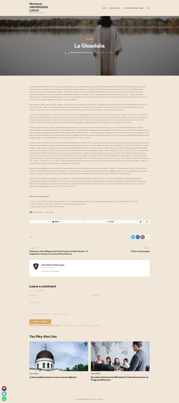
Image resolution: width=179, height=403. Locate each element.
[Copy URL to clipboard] (147, 237)
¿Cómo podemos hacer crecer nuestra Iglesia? (53, 377)
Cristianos (89, 39)
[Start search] (148, 8)
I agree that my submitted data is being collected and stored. (50, 314)
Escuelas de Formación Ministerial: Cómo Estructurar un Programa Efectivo (119, 378)
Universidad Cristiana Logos (52, 265)
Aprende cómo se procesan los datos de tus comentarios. (81, 325)
